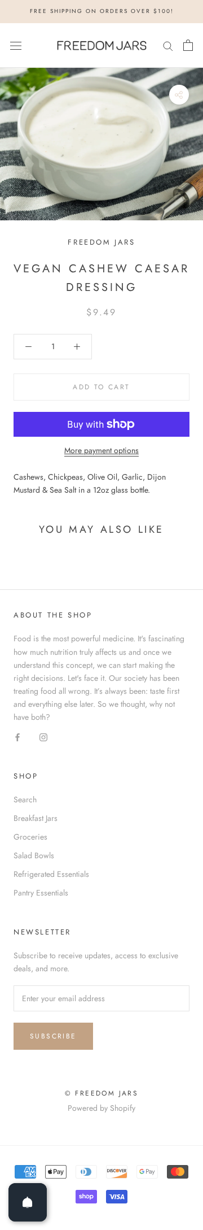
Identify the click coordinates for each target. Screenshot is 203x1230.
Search (25, 799)
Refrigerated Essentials (51, 874)
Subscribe (53, 1036)
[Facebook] (17, 736)
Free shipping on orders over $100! (102, 11)
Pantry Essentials (41, 892)
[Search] (168, 45)
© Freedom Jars (102, 1093)
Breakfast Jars (36, 818)
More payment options (101, 450)
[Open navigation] (15, 45)
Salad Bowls (34, 855)
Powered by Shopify (101, 1108)
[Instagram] (43, 736)
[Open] (27, 1202)
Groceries (30, 836)
